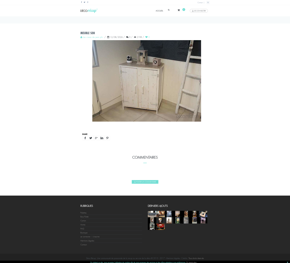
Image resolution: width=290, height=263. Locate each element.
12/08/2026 (116, 37)
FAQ (82, 228)
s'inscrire (96, 236)
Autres (82, 224)
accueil (159, 11)
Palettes (83, 213)
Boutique (83, 232)
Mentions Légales (87, 240)
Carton (83, 220)
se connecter (200, 11)
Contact (200, 2)
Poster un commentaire (146, 182)
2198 (139, 37)
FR (208, 3)
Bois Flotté (84, 216)
